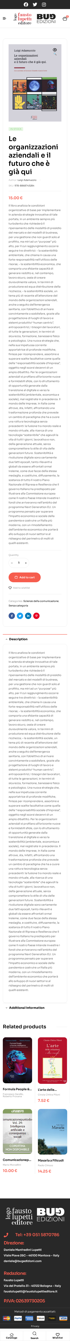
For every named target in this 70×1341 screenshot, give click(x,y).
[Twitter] (34, 4)
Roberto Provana (12, 1096)
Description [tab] (18, 639)
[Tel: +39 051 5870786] (6, 1235)
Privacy (35, 1326)
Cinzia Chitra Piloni (49, 1094)
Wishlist (57, 1337)
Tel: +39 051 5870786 (37, 1234)
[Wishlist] (58, 1335)
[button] (55, 52)
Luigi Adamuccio (27, 180)
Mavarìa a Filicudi (51, 1160)
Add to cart (27, 577)
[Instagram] (43, 4)
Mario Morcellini (12, 1164)
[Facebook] (25, 4)
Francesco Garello (13, 1094)
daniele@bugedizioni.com (23, 1261)
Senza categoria (18, 605)
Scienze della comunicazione (41, 601)
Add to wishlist (21, 587)
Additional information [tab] (26, 1008)
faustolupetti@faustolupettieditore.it (30, 1291)
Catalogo (11, 1337)
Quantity (14, 555)
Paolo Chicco (45, 1165)
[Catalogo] (11, 1335)
